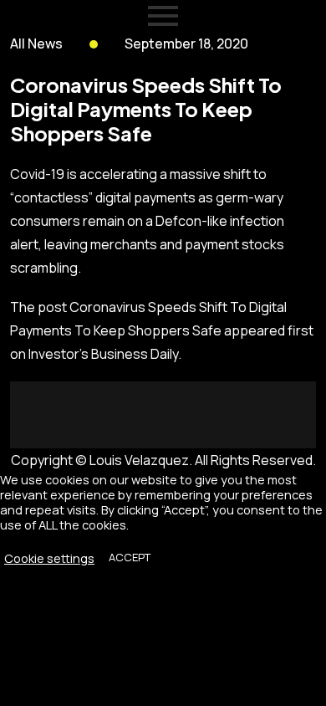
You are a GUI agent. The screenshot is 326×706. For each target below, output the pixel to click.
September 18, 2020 (186, 43)
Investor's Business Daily (103, 354)
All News (36, 43)
